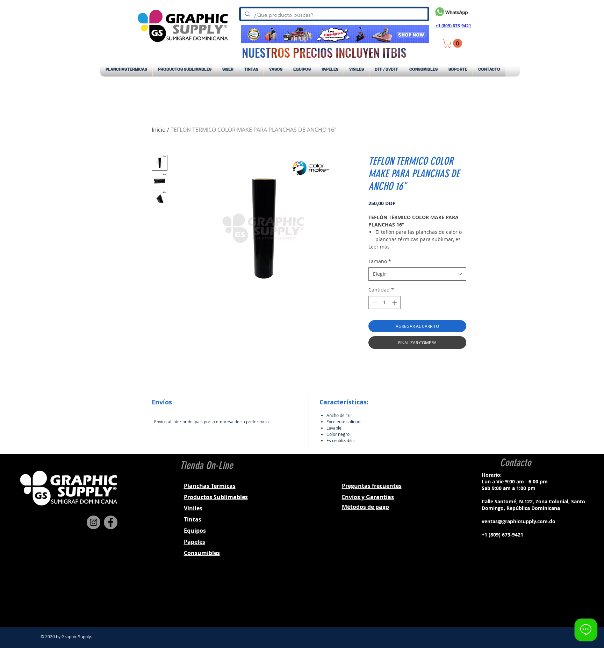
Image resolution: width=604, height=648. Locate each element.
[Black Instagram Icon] (514, 596)
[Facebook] (110, 522)
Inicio (159, 130)
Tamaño (379, 261)
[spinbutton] (384, 302)
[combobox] (417, 274)
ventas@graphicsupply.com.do (518, 521)
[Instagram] (93, 522)
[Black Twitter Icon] (523, 596)
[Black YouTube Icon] (532, 596)
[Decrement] (373, 302)
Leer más (379, 246)
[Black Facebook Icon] (505, 596)
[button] (453, 43)
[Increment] (395, 302)
